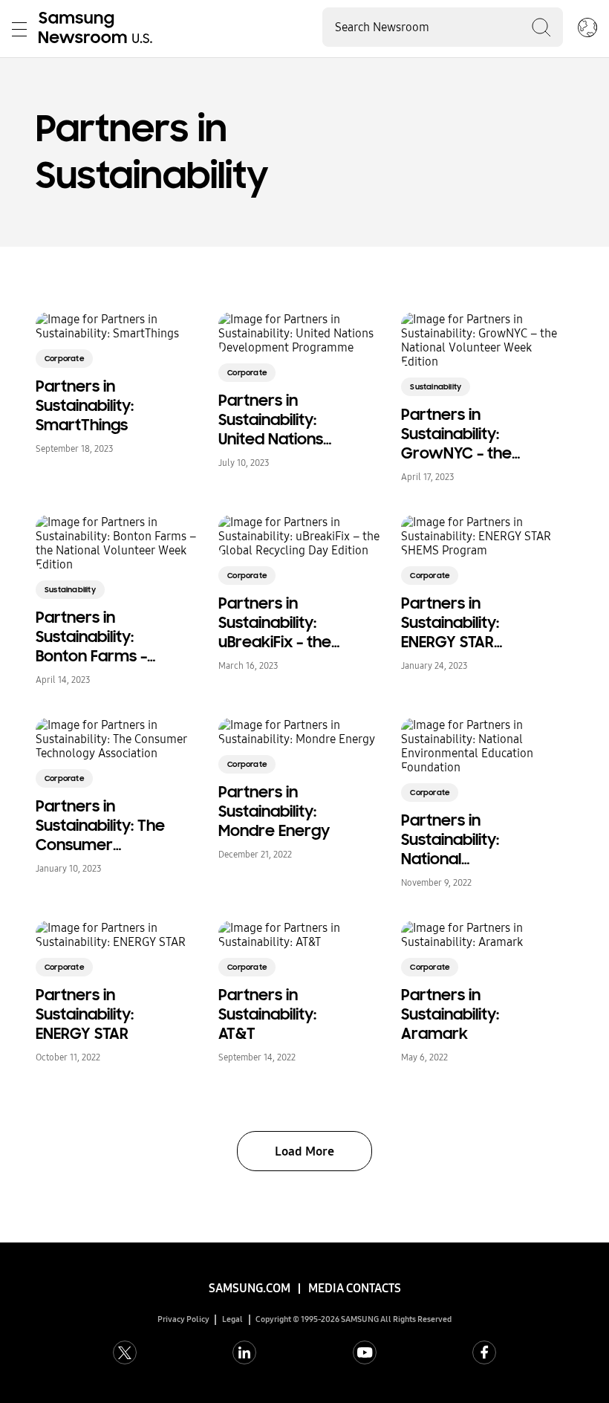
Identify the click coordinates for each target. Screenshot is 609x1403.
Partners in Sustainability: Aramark (450, 1014)
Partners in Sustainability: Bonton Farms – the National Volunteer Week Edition (94, 637)
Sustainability (435, 387)
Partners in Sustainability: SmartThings (85, 406)
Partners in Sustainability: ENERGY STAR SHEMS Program (458, 623)
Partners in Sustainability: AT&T (267, 1014)
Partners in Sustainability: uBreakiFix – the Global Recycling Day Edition (277, 623)
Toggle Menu (19, 29)
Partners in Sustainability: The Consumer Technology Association (100, 826)
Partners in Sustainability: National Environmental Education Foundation (454, 840)
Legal (232, 1319)
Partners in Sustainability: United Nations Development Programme (270, 420)
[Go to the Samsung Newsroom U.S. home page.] (98, 29)
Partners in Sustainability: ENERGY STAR (85, 1014)
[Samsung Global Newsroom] (587, 29)
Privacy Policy (183, 1319)
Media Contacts (354, 1288)
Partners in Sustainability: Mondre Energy (274, 811)
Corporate (64, 358)
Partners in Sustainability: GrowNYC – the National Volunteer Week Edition (459, 434)
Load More (304, 1151)
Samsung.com (249, 1288)
